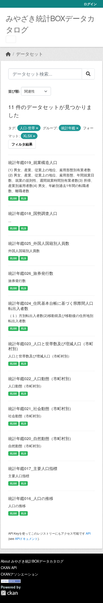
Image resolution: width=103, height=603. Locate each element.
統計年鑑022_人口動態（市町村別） (40, 378)
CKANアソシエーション (19, 574)
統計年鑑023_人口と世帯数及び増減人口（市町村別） (50, 346)
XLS (23, 198)
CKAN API (9, 567)
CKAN (9, 593)
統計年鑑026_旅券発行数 (30, 273)
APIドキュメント (26, 538)
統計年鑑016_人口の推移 (30, 498)
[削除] (37, 128)
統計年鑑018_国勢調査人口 (32, 213)
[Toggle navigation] (11, 39)
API (88, 533)
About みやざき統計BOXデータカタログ (32, 561)
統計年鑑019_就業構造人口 (32, 162)
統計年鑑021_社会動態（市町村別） (40, 408)
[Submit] (88, 73)
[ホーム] (8, 54)
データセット (29, 54)
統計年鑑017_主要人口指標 (32, 468)
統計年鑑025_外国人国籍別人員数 (38, 243)
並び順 (13, 91)
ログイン (90, 3)
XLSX (13, 198)
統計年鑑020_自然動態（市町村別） (40, 438)
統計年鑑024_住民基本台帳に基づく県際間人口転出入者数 (50, 305)
